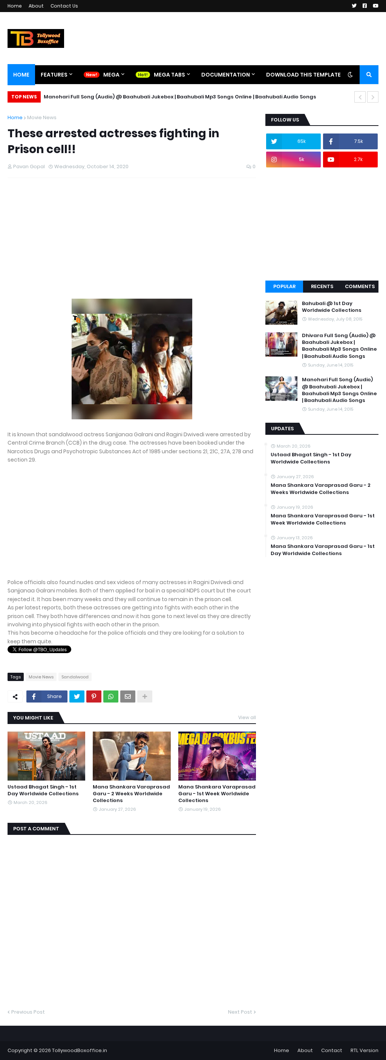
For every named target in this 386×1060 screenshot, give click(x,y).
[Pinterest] (93, 696)
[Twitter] (76, 696)
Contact (331, 1050)
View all (247, 717)
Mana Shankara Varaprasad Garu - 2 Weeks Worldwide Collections (131, 794)
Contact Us (64, 6)
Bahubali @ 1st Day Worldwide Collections (331, 307)
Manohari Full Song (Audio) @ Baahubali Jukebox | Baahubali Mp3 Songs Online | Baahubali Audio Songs (180, 96)
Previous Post (28, 1012)
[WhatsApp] (110, 696)
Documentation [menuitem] (225, 74)
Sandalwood (75, 677)
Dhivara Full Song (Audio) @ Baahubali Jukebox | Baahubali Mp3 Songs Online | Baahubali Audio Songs (339, 346)
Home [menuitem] (21, 74)
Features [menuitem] (54, 74)
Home (15, 6)
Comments (360, 286)
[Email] (127, 696)
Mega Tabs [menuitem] (169, 74)
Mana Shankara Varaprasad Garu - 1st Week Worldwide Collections (217, 794)
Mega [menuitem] (111, 74)
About (36, 6)
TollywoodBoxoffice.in (79, 1050)
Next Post (240, 1012)
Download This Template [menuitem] (303, 74)
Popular (284, 286)
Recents (322, 286)
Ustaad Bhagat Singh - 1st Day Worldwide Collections (43, 790)
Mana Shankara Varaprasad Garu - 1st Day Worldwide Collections (323, 550)
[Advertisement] (132, 246)
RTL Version (364, 1050)
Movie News (42, 117)
